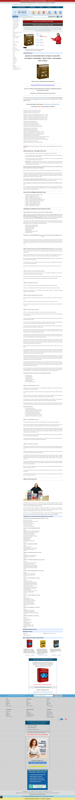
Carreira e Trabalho (15, 21)
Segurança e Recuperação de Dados (17, 32)
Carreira (7, 712)
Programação (14, 28)
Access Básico (28, 712)
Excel (13, 40)
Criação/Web (7, 713)
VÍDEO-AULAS (49, 7)
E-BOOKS (41, 7)
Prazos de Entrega (49, 713)
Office (13, 55)
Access (27, 700)
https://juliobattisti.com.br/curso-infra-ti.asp (38, 766)
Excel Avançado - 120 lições (30, 715)
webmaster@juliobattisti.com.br (39, 791)
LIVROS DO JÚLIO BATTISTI (21, 7)
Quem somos (48, 711)
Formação (7, 715)
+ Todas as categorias (9, 705)
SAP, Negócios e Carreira (16, 69)
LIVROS (57, 7)
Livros (7, 699)
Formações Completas (16, 24)
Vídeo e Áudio (14, 62)
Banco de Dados (8, 711)
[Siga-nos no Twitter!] (59, 17)
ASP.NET (27, 711)
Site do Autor (28, 512)
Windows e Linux (15, 33)
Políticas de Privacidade (50, 716)
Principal (24, 18)
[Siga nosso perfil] (60, 719)
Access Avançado (28, 713)
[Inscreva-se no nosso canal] (64, 719)
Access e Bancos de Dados (16, 20)
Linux (13, 43)
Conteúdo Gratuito (29, 709)
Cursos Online (8, 709)
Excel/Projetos (8, 714)
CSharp (14, 51)
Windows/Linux (8, 703)
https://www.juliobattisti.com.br (48, 510)
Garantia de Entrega (49, 712)
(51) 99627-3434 (49, 791)
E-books (48, 699)
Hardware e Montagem (16, 25)
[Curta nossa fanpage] (62, 719)
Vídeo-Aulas (28, 699)
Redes (14, 29)
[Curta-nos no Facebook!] (57, 17)
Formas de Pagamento (50, 714)
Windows (14, 47)
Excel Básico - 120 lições (29, 714)
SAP (13, 39)
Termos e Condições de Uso (51, 717)
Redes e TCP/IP (15, 59)
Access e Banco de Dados (16, 36)
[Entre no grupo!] (37, 780)
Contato (48, 715)
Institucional (49, 709)
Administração (8, 700)
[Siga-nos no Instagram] (66, 719)
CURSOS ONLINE (32, 7)
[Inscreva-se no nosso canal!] (61, 17)
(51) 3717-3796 (30, 791)
